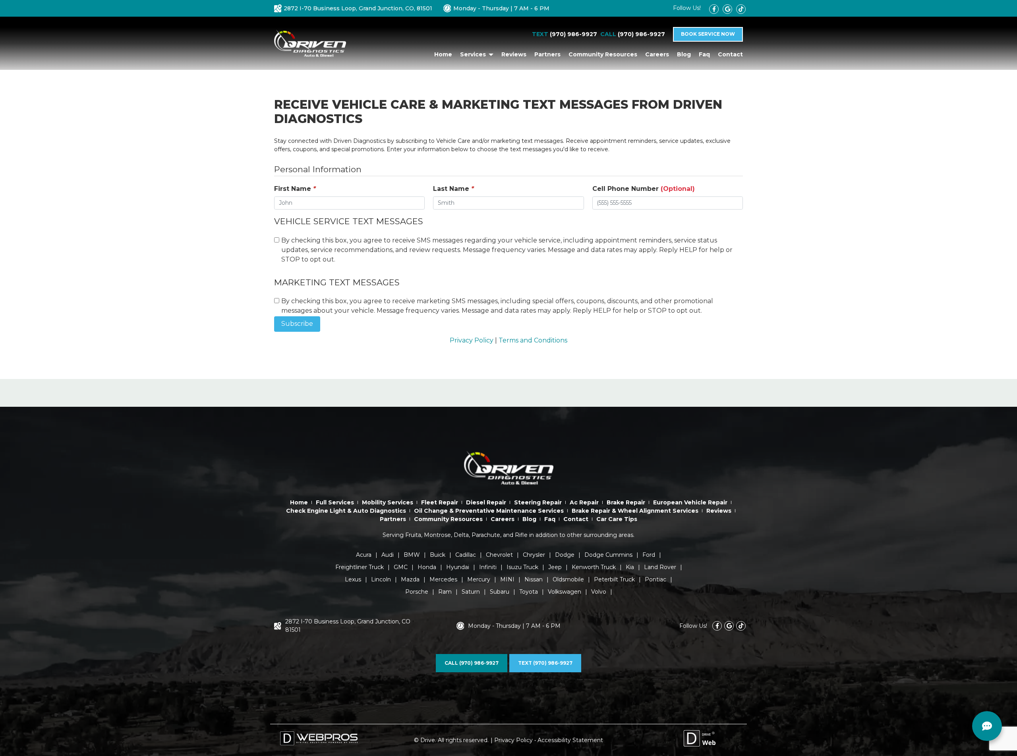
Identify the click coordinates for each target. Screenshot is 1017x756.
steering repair (538, 502)
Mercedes (443, 579)
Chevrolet (499, 554)
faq (704, 54)
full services (335, 502)
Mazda (410, 579)
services (473, 54)
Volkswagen (564, 591)
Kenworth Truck (594, 567)
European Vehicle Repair (690, 502)
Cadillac (465, 554)
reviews (513, 54)
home (443, 54)
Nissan (533, 579)
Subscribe (297, 323)
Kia (630, 567)
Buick (437, 554)
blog (684, 54)
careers (657, 54)
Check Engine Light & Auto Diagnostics (346, 510)
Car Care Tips (616, 519)
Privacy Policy (471, 340)
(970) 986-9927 (573, 34)
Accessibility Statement (570, 740)
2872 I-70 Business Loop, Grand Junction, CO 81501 (347, 625)
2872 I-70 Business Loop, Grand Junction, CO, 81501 (358, 8)
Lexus (353, 579)
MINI (507, 579)
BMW (412, 554)
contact (730, 54)
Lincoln (381, 579)
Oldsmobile (568, 579)
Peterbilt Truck (614, 579)
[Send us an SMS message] (987, 726)
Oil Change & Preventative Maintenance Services (489, 510)
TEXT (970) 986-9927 (545, 663)
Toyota (528, 591)
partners (547, 54)
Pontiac (655, 579)
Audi (387, 554)
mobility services (387, 502)
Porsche (416, 591)
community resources (602, 54)
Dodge (564, 554)
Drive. (428, 740)
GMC (401, 567)
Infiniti (488, 567)
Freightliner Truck (359, 567)
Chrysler (534, 554)
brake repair (626, 502)
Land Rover (660, 567)
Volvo (598, 591)
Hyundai (457, 567)
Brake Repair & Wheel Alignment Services (635, 510)
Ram (445, 591)
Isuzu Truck (522, 567)
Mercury (478, 579)
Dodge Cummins (608, 554)
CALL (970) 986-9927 (472, 663)
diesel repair (486, 502)
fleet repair (439, 502)
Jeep (555, 567)
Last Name (453, 188)
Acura (363, 554)
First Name (295, 188)
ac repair (584, 502)
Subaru (499, 591)
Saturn (471, 591)
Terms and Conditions (533, 340)
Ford (648, 554)
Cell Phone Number (643, 188)
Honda (427, 567)
